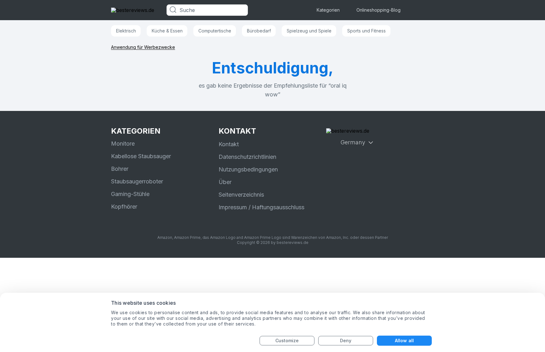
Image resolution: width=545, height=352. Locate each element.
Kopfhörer (124, 206)
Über (225, 182)
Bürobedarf (259, 30)
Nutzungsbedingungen (248, 169)
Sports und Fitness (366, 30)
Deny (345, 340)
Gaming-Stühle (130, 194)
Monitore (123, 143)
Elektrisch (126, 30)
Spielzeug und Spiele (309, 30)
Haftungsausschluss (278, 207)
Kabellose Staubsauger (141, 156)
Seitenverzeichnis (241, 194)
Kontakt (229, 144)
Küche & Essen (167, 30)
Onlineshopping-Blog (378, 10)
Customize (287, 340)
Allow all (404, 340)
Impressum (233, 207)
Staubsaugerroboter (137, 181)
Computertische (214, 30)
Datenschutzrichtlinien (247, 156)
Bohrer (119, 168)
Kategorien (328, 10)
